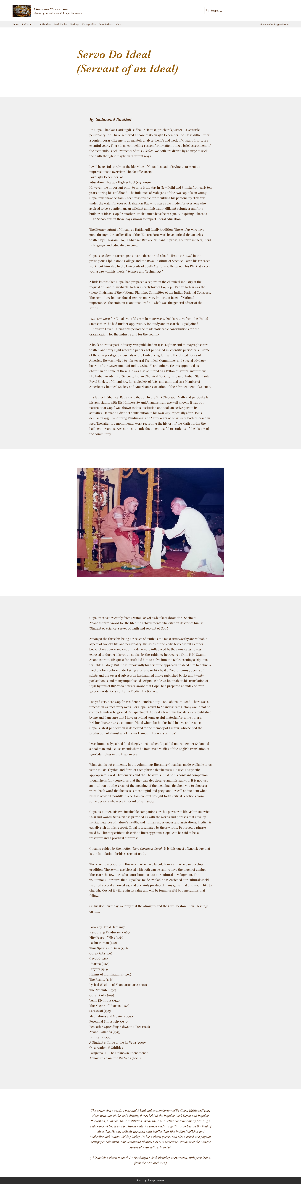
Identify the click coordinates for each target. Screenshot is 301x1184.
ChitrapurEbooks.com (51, 9)
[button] (74, 24)
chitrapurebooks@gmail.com (274, 24)
